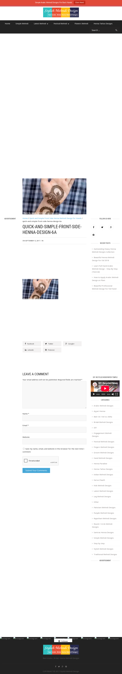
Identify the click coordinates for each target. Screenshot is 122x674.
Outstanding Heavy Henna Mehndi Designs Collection (104, 250)
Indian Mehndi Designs (103, 474)
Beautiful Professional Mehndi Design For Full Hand (104, 287)
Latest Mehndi (40, 23)
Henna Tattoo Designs (103, 23)
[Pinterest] (93, 235)
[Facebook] (93, 227)
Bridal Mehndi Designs (103, 422)
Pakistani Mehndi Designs (104, 507)
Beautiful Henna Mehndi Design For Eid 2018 (103, 259)
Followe (64, 641)
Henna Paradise (100, 463)
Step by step (99, 543)
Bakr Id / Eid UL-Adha (103, 416)
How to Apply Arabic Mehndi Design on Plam (105, 278)
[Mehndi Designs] (61, 10)
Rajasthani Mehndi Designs (105, 518)
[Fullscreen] (116, 394)
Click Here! (79, 2)
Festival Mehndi (60, 23)
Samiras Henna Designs (104, 532)
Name (26, 413)
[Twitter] (102, 227)
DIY (95, 427)
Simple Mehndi (22, 23)
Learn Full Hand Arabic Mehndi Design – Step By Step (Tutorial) (105, 269)
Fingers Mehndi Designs (104, 447)
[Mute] (113, 394)
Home (7, 23)
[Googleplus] (111, 227)
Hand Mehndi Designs (103, 458)
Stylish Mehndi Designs (103, 549)
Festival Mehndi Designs (104, 441)
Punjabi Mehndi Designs (104, 513)
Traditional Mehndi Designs (105, 554)
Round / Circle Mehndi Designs (102, 525)
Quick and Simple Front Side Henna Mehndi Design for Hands (55, 218)
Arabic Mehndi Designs (103, 405)
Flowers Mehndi (81, 23)
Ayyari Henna (99, 411)
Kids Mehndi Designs (102, 485)
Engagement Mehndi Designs (102, 434)
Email (26, 425)
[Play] (94, 394)
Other (96, 502)
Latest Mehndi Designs (103, 491)
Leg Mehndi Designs (102, 496)
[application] (105, 388)
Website (26, 437)
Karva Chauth (99, 480)
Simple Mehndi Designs (104, 538)
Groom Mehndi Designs (104, 452)
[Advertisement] (21, 13)
